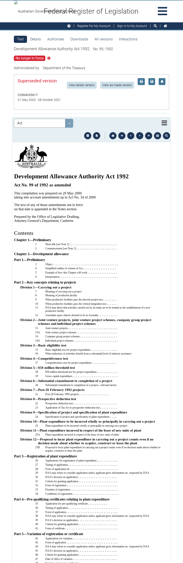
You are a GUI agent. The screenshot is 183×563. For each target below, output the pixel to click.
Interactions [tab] (128, 39)
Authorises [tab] (55, 39)
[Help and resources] (69, 26)
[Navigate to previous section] (130, 135)
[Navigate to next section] (139, 135)
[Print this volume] (157, 135)
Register (93, 26)
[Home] (165, 26)
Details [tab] (35, 39)
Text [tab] (20, 39)
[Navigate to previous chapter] (121, 135)
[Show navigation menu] (164, 123)
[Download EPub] (87, 135)
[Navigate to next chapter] (148, 135)
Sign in (132, 26)
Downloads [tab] (79, 39)
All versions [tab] (104, 39)
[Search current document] (166, 135)
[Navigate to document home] (112, 135)
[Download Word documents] (96, 135)
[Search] (155, 26)
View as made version (117, 85)
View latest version (82, 85)
